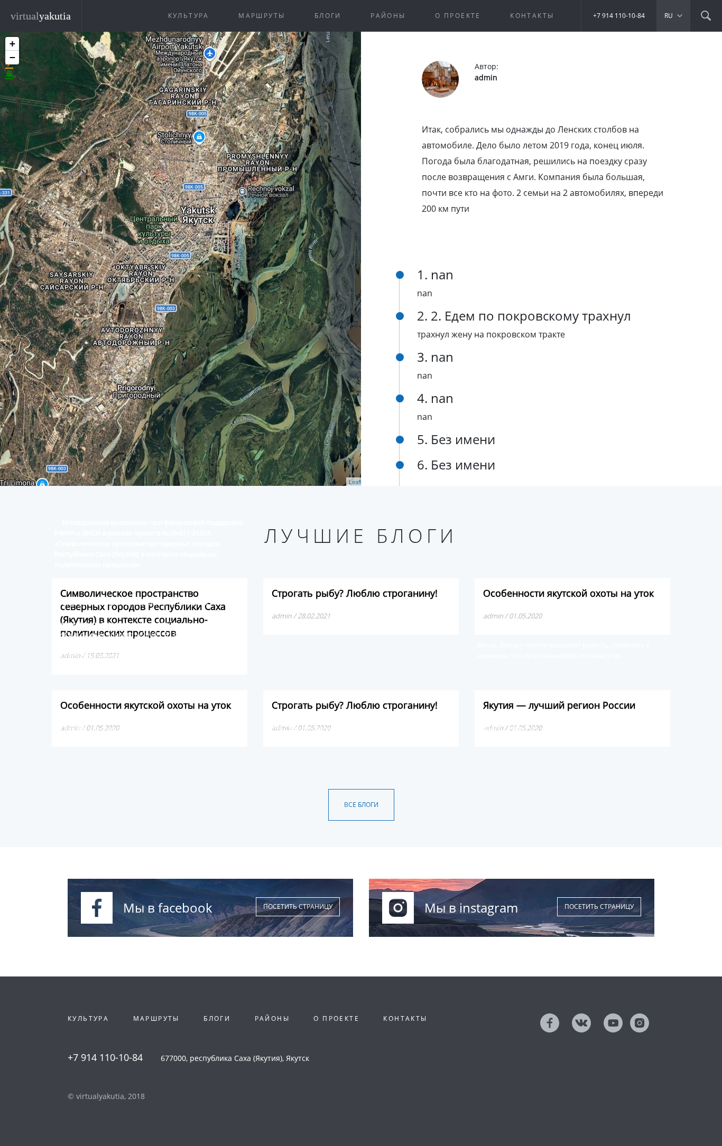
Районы (388, 15)
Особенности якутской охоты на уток (568, 593)
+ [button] (12, 43)
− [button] (12, 57)
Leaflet (357, 481)
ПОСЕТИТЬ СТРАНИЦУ (297, 906)
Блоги (327, 15)
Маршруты (261, 15)
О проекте (458, 15)
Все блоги (361, 804)
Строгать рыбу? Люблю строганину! (355, 593)
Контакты (532, 15)
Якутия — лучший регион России (559, 705)
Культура (188, 15)
